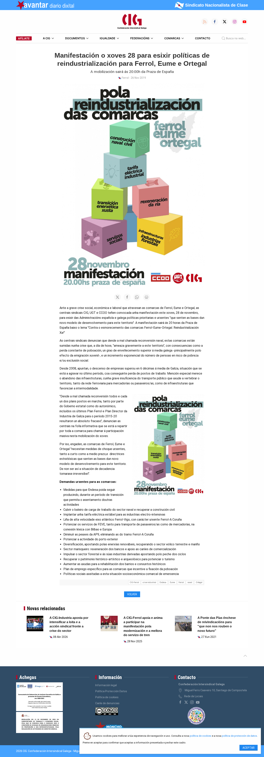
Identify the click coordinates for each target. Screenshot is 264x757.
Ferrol (181, 582)
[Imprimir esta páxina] (146, 297)
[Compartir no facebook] (127, 297)
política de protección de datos (239, 736)
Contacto (202, 38)
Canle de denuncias (107, 703)
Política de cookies (106, 697)
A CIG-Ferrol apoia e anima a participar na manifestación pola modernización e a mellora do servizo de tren (143, 626)
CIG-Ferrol (134, 582)
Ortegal (199, 582)
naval (189, 582)
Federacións (139, 38)
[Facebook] (180, 702)
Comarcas (172, 38)
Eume (172, 582)
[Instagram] (192, 702)
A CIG (46, 38)
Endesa (163, 582)
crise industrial (149, 582)
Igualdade (107, 38)
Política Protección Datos (111, 691)
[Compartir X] (117, 297)
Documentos (75, 38)
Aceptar (249, 747)
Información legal (106, 685)
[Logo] (132, 21)
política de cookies (200, 736)
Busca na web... (236, 38)
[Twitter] (186, 702)
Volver (132, 594)
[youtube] (198, 702)
